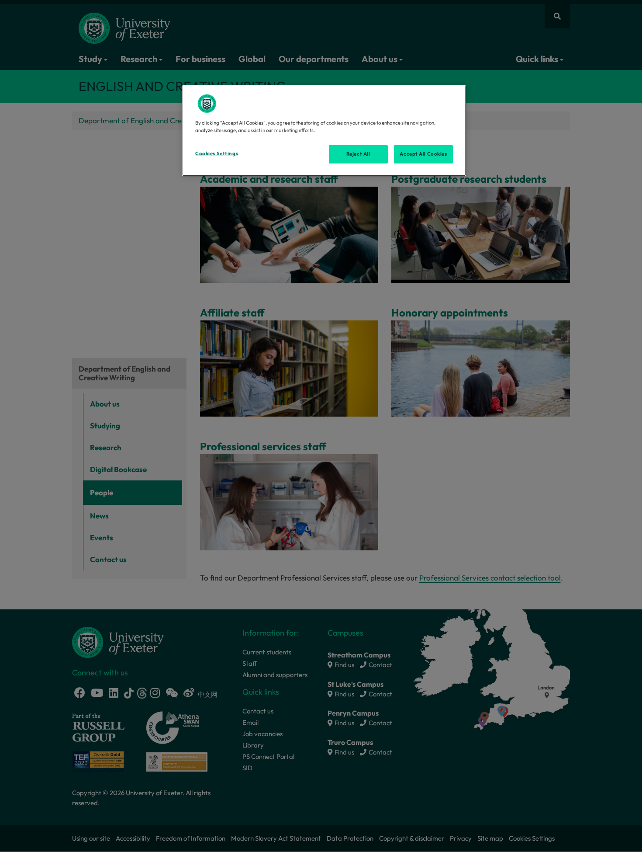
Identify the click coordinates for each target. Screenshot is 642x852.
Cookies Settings (216, 153)
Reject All (358, 154)
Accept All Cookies (423, 154)
